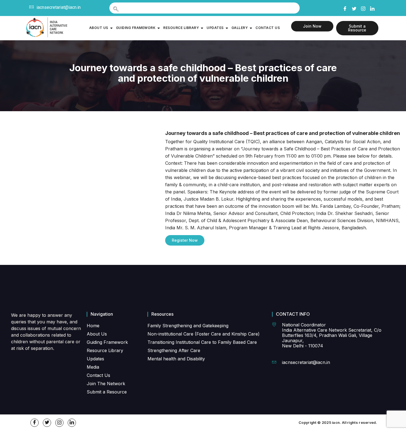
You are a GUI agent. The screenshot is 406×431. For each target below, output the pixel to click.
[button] (184, 240)
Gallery (239, 28)
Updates (215, 28)
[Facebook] (344, 7)
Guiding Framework (136, 28)
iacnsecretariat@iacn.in (58, 7)
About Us (98, 28)
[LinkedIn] (372, 7)
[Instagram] (362, 7)
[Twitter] (353, 7)
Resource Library (181, 28)
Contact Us (267, 28)
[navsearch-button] (204, 8)
